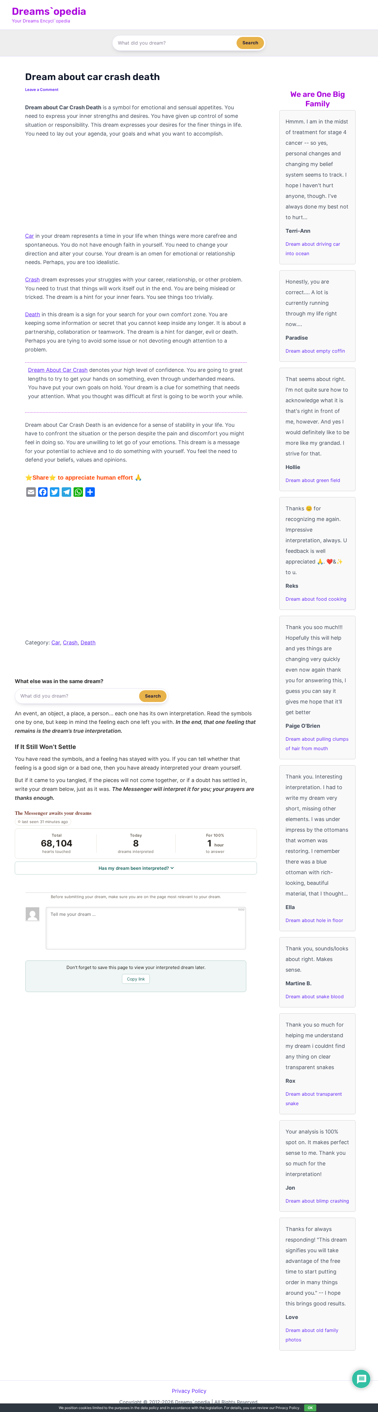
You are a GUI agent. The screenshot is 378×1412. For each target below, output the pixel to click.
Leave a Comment (41, 89)
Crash (32, 279)
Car (29, 236)
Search (250, 42)
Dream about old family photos (312, 1335)
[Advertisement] (136, 187)
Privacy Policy (189, 1391)
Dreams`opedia (49, 11)
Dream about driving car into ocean (313, 248)
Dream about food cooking (316, 599)
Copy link (136, 978)
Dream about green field (313, 480)
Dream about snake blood (315, 996)
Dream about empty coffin (315, 351)
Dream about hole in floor (314, 920)
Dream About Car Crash (58, 370)
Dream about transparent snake (314, 1098)
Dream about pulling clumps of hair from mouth (317, 743)
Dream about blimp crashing (317, 1201)
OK (310, 1408)
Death (32, 314)
